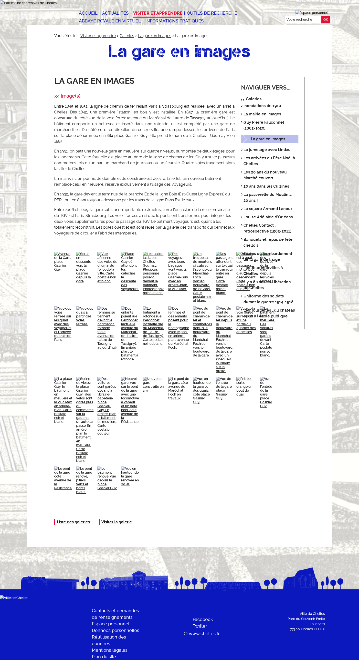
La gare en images (154, 35)
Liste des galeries (73, 522)
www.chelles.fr (204, 633)
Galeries (127, 35)
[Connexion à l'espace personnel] (312, 13)
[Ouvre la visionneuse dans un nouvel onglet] (63, 261)
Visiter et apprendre (98, 35)
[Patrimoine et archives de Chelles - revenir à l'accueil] (33, 3)
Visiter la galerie (116, 522)
